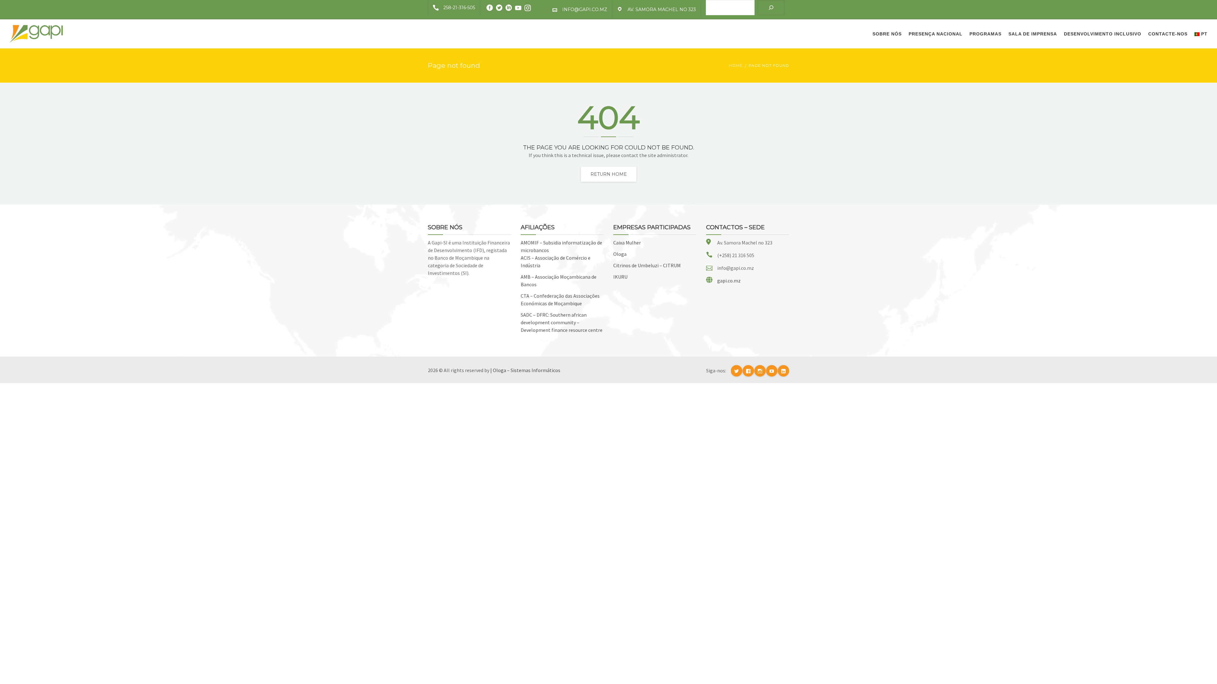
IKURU (620, 277)
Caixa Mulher (627, 242)
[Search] (771, 7)
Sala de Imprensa (1032, 33)
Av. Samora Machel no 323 (662, 9)
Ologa (620, 254)
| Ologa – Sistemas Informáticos (525, 370)
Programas (985, 33)
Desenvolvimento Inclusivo (1102, 33)
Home (736, 65)
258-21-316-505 (459, 7)
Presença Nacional (936, 33)
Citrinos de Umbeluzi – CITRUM (647, 265)
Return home (608, 174)
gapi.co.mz (729, 280)
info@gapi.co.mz (584, 9)
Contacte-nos (1168, 33)
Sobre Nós (887, 33)
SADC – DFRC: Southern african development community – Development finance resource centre (561, 322)
